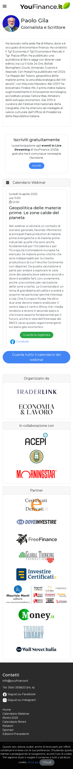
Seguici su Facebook (21, 694)
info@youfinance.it (15, 680)
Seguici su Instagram (22, 700)
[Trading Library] (36, 632)
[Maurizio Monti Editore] (36, 594)
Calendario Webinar (16, 713)
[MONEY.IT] (36, 614)
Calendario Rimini (14, 721)
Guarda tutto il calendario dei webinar (36, 357)
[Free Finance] (36, 539)
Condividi (22, 341)
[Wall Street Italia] (36, 649)
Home (7, 709)
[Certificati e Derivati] (36, 504)
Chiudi (47, 762)
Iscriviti (36, 165)
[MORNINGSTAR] (36, 474)
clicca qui (33, 762)
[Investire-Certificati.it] (36, 574)
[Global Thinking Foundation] (36, 557)
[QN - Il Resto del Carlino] (36, 409)
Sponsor (8, 729)
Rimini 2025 (10, 717)
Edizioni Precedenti (16, 734)
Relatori (8, 725)
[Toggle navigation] (4, 7)
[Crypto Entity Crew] (36, 456)
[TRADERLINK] (36, 392)
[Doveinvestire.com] (36, 522)
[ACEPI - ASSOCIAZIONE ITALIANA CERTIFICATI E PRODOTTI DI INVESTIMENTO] (36, 439)
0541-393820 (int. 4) (21, 687)
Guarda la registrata (36, 334)
